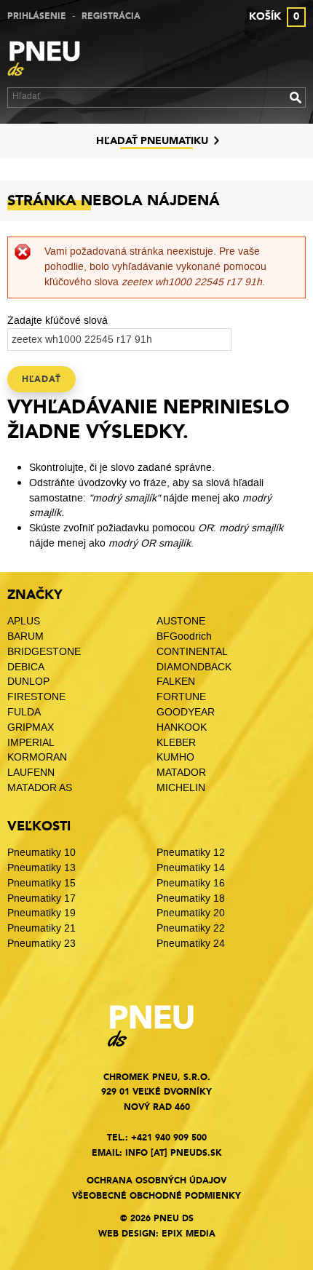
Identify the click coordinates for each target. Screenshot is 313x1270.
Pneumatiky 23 (41, 943)
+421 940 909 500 (169, 1137)
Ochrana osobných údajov (156, 1180)
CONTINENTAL (192, 652)
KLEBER (176, 743)
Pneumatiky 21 (41, 928)
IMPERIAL (32, 743)
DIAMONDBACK (193, 667)
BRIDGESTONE (44, 652)
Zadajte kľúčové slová (57, 321)
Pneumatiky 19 (41, 913)
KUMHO (175, 757)
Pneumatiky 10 (41, 853)
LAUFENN (31, 772)
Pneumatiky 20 (190, 913)
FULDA (24, 712)
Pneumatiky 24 (190, 943)
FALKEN (175, 681)
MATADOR (181, 772)
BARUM (25, 636)
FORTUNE (181, 697)
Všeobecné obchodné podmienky (156, 1196)
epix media (188, 1233)
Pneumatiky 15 (41, 883)
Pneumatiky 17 (41, 898)
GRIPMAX (30, 727)
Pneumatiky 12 (190, 853)
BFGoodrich (184, 636)
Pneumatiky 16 (190, 883)
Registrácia (111, 16)
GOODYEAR (185, 712)
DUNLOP (28, 681)
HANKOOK (181, 727)
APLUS (23, 621)
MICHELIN (180, 788)
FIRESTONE (36, 697)
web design (127, 1233)
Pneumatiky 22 (190, 928)
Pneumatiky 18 (190, 898)
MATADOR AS (39, 788)
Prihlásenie (36, 16)
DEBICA (25, 667)
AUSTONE (180, 621)
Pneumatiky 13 (41, 868)
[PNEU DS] (51, 60)
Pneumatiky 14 (190, 868)
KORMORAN (37, 757)
